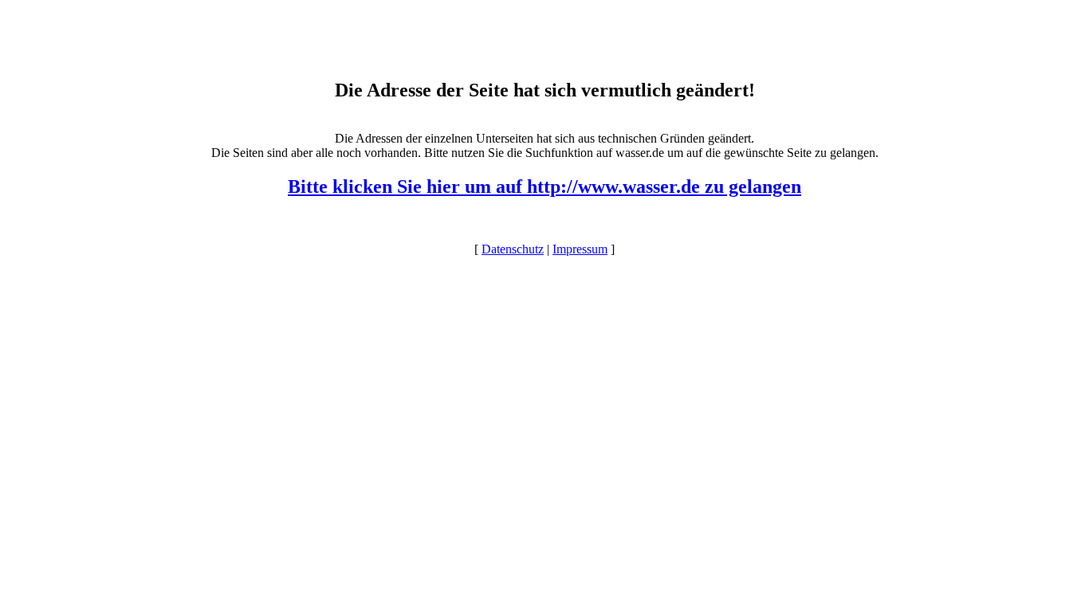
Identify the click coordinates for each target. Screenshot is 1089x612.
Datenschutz (513, 249)
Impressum (579, 249)
